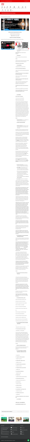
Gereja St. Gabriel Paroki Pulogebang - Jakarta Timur (10, 440)
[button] (12, 10)
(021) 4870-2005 (5, 429)
